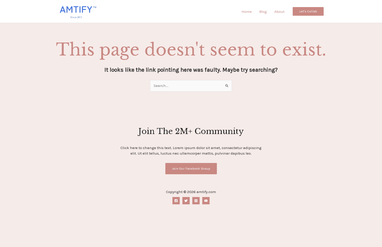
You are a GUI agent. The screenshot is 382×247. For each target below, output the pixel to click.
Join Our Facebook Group (191, 168)
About (279, 11)
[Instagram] (196, 200)
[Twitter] (186, 200)
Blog (263, 11)
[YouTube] (206, 200)
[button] (308, 11)
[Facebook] (176, 200)
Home (247, 11)
